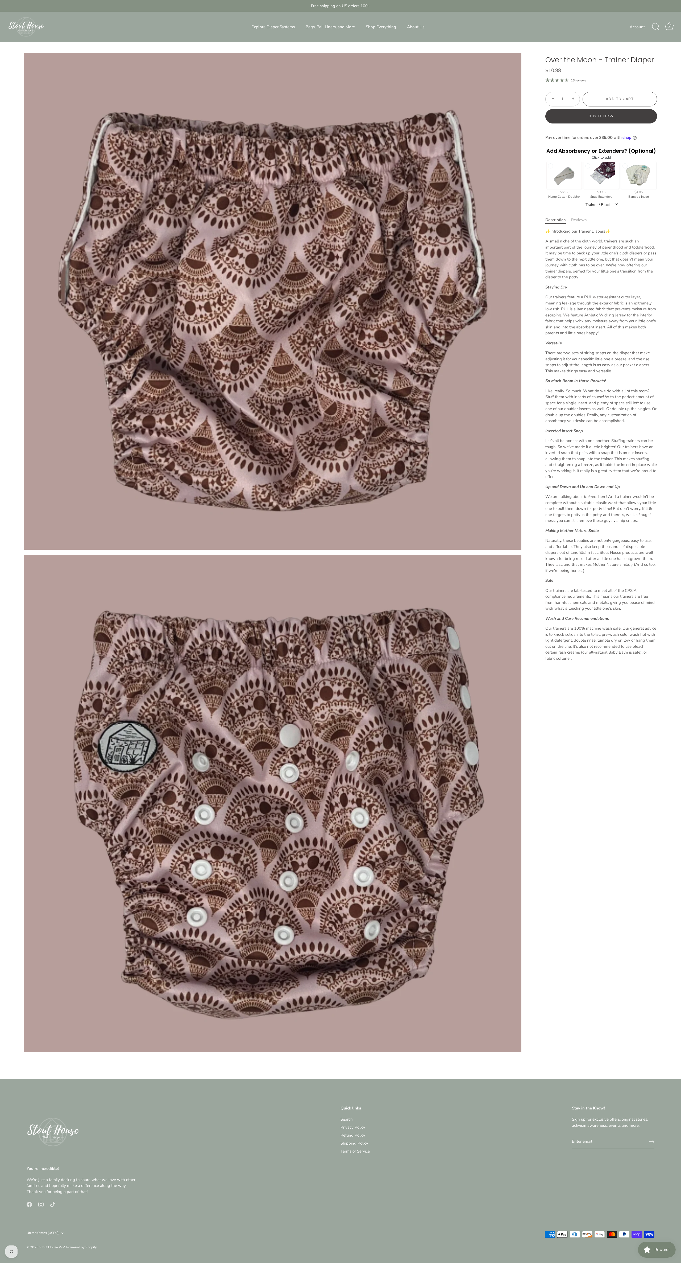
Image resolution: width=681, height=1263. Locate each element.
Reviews (579, 219)
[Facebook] (29, 1204)
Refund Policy (352, 1135)
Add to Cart (620, 99)
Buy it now (601, 116)
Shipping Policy (354, 1143)
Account (637, 27)
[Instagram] (41, 1204)
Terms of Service (355, 1151)
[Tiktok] (52, 1204)
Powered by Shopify (81, 1247)
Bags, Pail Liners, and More (330, 27)
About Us (415, 27)
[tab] (558, 220)
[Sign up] (651, 1141)
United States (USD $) (43, 1233)
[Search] (656, 27)
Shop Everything (381, 27)
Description (555, 219)
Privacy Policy (352, 1127)
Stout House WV (52, 1247)
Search (346, 1119)
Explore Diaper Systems (273, 27)
